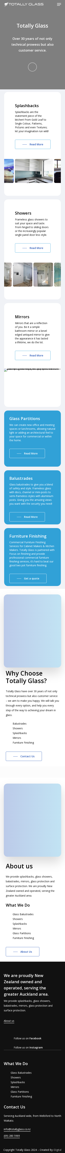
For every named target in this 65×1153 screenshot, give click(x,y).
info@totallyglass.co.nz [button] (17, 1129)
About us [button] (9, 1020)
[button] (59, 4)
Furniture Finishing (21, 1096)
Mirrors (15, 1087)
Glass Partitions (20, 1091)
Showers (16, 1077)
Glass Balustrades (21, 1072)
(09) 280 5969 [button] (12, 1135)
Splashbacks (18, 1082)
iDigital (57, 1150)
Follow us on (27, 1038)
